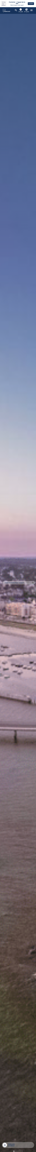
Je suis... (20, 12)
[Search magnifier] (33, 582)
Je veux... (26, 12)
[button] (31, 10)
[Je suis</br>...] (21, 9)
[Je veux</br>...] (26, 9)
